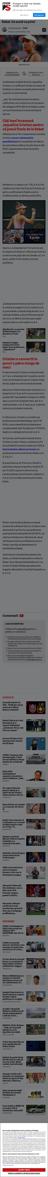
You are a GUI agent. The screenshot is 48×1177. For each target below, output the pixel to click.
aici (38, 1145)
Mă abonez (39, 15)
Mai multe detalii (21, 1137)
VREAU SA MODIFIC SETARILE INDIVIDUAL (24, 1173)
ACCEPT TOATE (24, 1170)
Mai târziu (24, 15)
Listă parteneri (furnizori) (8, 1165)
